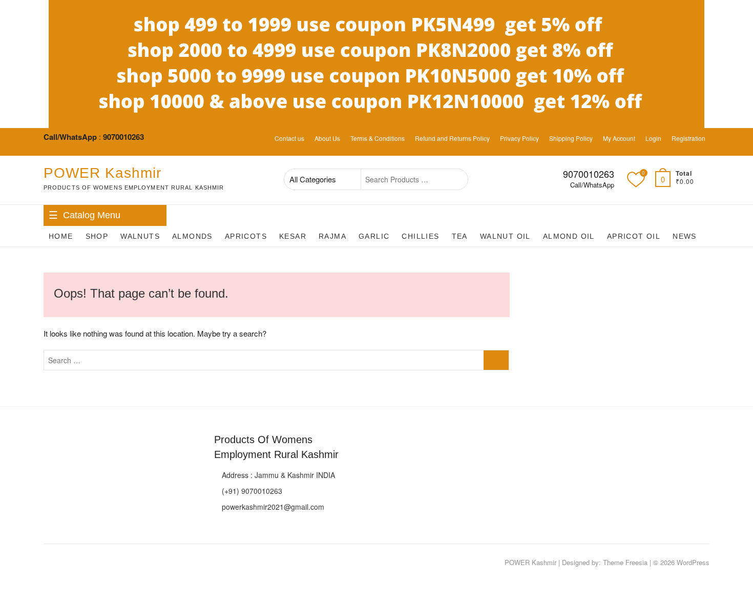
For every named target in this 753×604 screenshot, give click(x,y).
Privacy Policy (519, 138)
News (685, 236)
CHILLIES (420, 236)
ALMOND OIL (569, 236)
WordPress (693, 562)
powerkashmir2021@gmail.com (272, 507)
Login (653, 138)
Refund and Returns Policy (452, 138)
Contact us (289, 138)
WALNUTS (140, 236)
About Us (327, 138)
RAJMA (332, 236)
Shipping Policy (571, 138)
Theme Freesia (625, 562)
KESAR (292, 236)
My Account (619, 138)
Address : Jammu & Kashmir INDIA (277, 475)
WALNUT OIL (505, 236)
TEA (460, 236)
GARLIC (374, 236)
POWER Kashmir (102, 173)
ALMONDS (192, 236)
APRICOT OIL (633, 236)
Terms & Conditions (377, 138)
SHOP (97, 236)
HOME (61, 236)
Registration (688, 138)
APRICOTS (246, 236)
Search (455, 179)
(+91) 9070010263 (251, 491)
